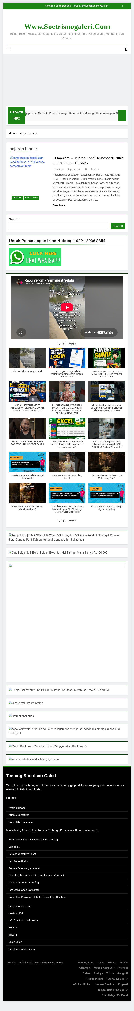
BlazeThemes (55, 962)
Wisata (13, 934)
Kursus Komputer (19, 815)
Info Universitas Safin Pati (24, 889)
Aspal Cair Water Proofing (24, 882)
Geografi (122, 973)
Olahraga (84, 967)
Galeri (101, 962)
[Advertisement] (67, 79)
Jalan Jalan (15, 942)
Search (14, 219)
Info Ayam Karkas (19, 861)
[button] (72, 344)
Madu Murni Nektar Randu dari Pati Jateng (33, 839)
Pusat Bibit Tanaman (21, 822)
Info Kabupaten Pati (20, 906)
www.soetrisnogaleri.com (67, 26)
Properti (123, 984)
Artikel (17, 197)
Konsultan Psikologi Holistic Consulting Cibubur (37, 897)
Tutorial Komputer (117, 978)
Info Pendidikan (82, 984)
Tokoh (110, 973)
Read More (59, 205)
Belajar (124, 962)
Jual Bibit (14, 846)
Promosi (123, 967)
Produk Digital (94, 978)
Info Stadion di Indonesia (23, 920)
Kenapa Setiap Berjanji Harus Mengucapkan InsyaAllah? (77, 6)
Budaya (98, 973)
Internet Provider (105, 984)
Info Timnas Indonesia (22, 949)
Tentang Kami (86, 962)
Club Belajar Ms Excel (115, 995)
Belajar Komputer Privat (22, 854)
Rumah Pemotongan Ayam (24, 868)
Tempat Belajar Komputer (113, 989)
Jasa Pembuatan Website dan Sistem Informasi (36, 875)
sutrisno (59, 169)
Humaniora (31, 197)
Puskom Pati (16, 913)
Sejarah (13, 927)
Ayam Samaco (17, 807)
